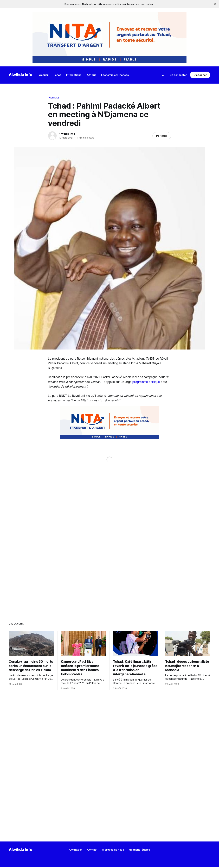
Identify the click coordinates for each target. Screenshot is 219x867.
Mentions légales (139, 849)
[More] (135, 75)
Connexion (75, 849)
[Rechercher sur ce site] (163, 75)
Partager (161, 135)
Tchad (57, 75)
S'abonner (200, 75)
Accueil (44, 75)
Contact (92, 849)
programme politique (146, 382)
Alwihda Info (20, 74)
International (74, 75)
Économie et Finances (115, 75)
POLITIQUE (53, 97)
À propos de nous (113, 849)
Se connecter (178, 75)
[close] (215, 4)
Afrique (91, 75)
